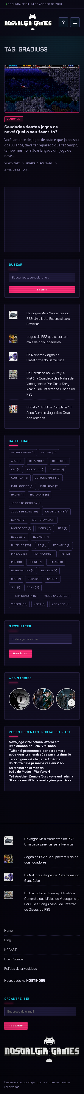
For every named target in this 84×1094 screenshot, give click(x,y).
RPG (16, 579)
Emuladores (22, 486)
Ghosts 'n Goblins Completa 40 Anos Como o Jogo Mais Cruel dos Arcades (49, 412)
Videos (19, 604)
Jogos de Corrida (26, 503)
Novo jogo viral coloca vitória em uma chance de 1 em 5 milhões (34, 744)
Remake (56, 562)
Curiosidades (47, 477)
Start (42, 290)
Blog (59, 461)
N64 (62, 528)
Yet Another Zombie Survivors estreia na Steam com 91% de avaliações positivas (41, 778)
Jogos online (56, 511)
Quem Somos (13, 959)
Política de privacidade (20, 968)
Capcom (35, 469)
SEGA (34, 579)
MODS (44, 528)
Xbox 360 (60, 604)
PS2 (16, 562)
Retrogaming (22, 570)
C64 (15, 469)
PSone (35, 562)
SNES (52, 579)
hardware (39, 494)
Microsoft (21, 528)
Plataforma (43, 553)
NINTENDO (21, 545)
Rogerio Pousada (39, 163)
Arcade (14, 119)
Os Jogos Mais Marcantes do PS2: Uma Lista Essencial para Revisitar (48, 318)
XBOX (39, 604)
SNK (15, 587)
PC (41, 545)
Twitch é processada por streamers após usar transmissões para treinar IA (40, 753)
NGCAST (10, 950)
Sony (33, 587)
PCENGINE (62, 545)
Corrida (19, 477)
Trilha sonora (24, 596)
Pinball (19, 553)
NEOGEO (18, 537)
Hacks (17, 494)
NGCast (41, 537)
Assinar (20, 653)
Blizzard (37, 461)
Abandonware (22, 452)
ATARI (16, 461)
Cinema (57, 469)
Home (8, 930)
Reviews (49, 570)
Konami (18, 520)
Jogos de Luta (24, 511)
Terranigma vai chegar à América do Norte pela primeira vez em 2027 (36, 761)
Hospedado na (24, 980)
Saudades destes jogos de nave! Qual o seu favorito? (31, 129)
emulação (49, 486)
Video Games (56, 596)
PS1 (65, 553)
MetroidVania (43, 520)
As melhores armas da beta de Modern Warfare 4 (29, 770)
